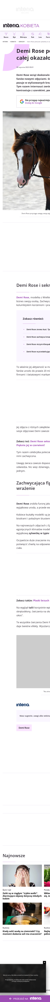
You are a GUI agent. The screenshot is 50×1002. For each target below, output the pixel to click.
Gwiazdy (22, 42)
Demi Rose (24, 727)
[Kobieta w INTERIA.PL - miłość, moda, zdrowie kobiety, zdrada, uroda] (30, 25)
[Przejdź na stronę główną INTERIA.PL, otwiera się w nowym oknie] (11, 25)
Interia (5, 42)
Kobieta (13, 42)
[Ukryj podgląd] (44, 962)
